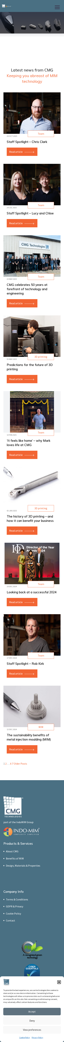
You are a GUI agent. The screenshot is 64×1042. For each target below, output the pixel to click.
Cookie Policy (24, 1037)
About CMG (12, 851)
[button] (59, 982)
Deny (32, 1020)
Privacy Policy (37, 1037)
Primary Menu (58, 6)
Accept (32, 1011)
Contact (10, 920)
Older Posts (20, 763)
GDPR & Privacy (14, 906)
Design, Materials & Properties (23, 865)
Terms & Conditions (17, 899)
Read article (16, 151)
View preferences (32, 1029)
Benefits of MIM (15, 858)
